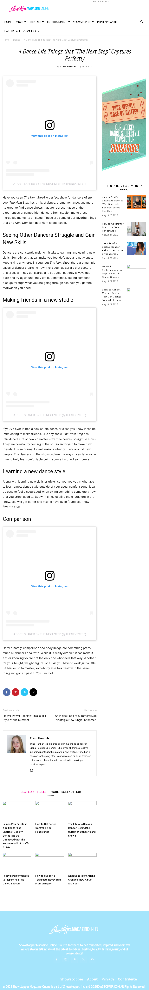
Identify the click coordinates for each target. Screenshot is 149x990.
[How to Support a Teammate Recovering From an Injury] (49, 862)
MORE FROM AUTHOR (65, 791)
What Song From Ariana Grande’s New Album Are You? (81, 879)
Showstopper (82, 22)
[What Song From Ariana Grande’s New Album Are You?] (82, 862)
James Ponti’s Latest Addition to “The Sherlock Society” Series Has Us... (112, 204)
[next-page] (52, 891)
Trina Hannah (68, 66)
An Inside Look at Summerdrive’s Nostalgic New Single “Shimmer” (76, 718)
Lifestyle (35, 22)
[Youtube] (92, 960)
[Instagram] (33, 770)
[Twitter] (24, 692)
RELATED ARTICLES (33, 791)
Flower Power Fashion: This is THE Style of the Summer (25, 718)
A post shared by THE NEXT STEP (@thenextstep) (49, 183)
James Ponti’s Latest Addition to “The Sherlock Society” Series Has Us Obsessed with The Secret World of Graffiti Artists (16, 836)
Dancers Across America (20, 31)
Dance (19, 22)
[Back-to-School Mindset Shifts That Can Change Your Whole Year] (136, 295)
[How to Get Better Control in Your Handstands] (49, 811)
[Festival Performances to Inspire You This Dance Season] (17, 862)
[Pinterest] (15, 692)
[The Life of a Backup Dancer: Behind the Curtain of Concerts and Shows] (82, 811)
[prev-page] (45, 891)
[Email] (33, 692)
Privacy (107, 979)
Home (7, 22)
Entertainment (57, 22)
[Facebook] (6, 692)
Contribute (127, 979)
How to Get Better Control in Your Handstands (45, 828)
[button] (141, 22)
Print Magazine (107, 22)
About (92, 979)
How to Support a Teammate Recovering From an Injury (48, 879)
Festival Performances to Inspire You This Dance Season (16, 879)
